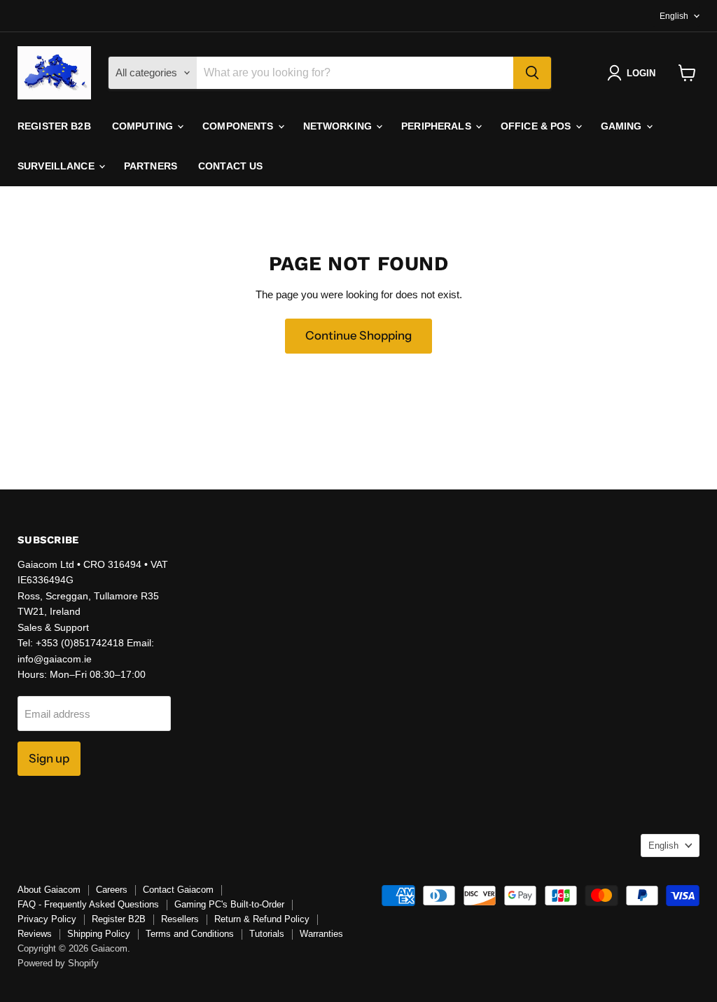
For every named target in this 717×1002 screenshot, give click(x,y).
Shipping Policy (98, 933)
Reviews (35, 933)
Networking (339, 126)
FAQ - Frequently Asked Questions (88, 904)
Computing (144, 126)
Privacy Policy (47, 919)
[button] (634, 72)
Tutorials (266, 933)
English (674, 16)
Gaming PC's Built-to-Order (229, 904)
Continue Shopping (358, 335)
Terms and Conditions (190, 933)
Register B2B (54, 126)
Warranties (321, 933)
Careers (111, 889)
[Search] (532, 73)
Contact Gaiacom (178, 889)
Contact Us (230, 166)
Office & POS (537, 126)
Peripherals (437, 126)
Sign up (49, 758)
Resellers (180, 919)
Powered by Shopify (58, 963)
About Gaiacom (49, 889)
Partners (150, 166)
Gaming (623, 126)
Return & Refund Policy (261, 919)
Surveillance (57, 166)
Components (239, 126)
